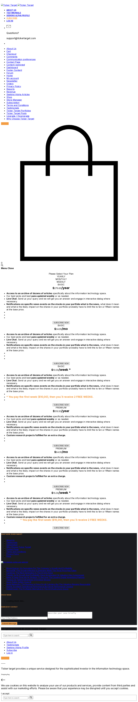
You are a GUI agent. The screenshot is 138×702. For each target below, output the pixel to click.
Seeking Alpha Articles (18, 94)
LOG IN (5, 658)
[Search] (31, 635)
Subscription (12, 102)
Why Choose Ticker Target (20, 118)
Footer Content (14, 70)
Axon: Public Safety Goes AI (18, 582)
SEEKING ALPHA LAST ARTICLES (17, 562)
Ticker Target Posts (16, 113)
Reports (10, 89)
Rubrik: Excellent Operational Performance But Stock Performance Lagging (39, 586)
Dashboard (12, 67)
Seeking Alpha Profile (18, 15)
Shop (9, 97)
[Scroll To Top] (69, 680)
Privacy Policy (13, 86)
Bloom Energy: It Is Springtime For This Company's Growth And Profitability (39, 568)
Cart (8, 51)
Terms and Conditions (17, 105)
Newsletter (12, 81)
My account (12, 78)
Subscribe (11, 18)
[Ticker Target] (17, 5)
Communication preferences (21, 59)
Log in (9, 21)
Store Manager (14, 99)
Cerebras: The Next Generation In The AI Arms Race (29, 573)
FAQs (8, 556)
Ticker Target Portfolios (18, 110)
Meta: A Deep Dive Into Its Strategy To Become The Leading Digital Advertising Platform (45, 577)
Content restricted (15, 64)
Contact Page (13, 62)
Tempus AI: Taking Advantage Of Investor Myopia (28, 580)
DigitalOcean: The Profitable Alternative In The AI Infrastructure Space (37, 589)
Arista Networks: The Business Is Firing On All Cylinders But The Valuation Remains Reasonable (48, 584)
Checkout (11, 54)
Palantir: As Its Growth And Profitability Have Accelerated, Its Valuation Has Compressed (45, 575)
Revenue (10, 91)
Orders (9, 83)
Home (9, 75)
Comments (11, 56)
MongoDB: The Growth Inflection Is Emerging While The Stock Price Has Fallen (41, 570)
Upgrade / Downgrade (17, 116)
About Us (11, 10)
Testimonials (13, 13)
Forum (9, 73)
